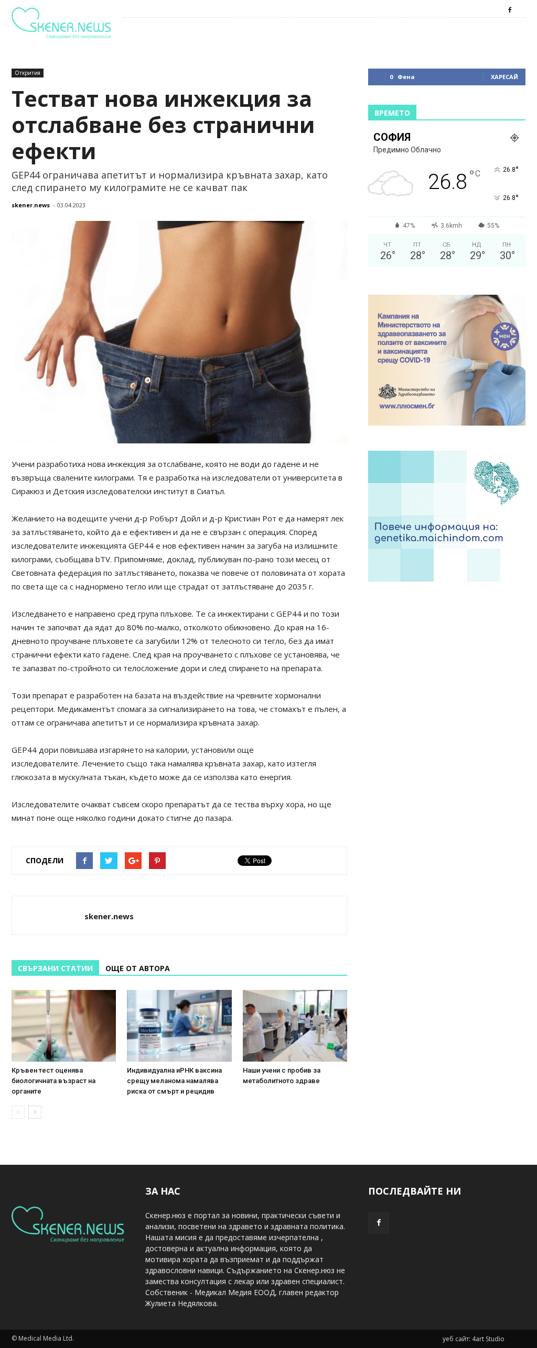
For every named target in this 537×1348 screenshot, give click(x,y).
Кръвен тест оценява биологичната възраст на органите (53, 1080)
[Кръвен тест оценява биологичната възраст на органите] (64, 1026)
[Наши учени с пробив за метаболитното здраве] (295, 1026)
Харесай (504, 77)
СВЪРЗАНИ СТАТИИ (55, 968)
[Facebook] (510, 10)
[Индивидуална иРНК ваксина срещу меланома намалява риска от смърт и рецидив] (179, 1026)
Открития (27, 72)
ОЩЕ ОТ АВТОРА (137, 968)
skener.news (31, 205)
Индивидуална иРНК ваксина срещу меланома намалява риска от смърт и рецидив (174, 1080)
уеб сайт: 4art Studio (473, 1338)
